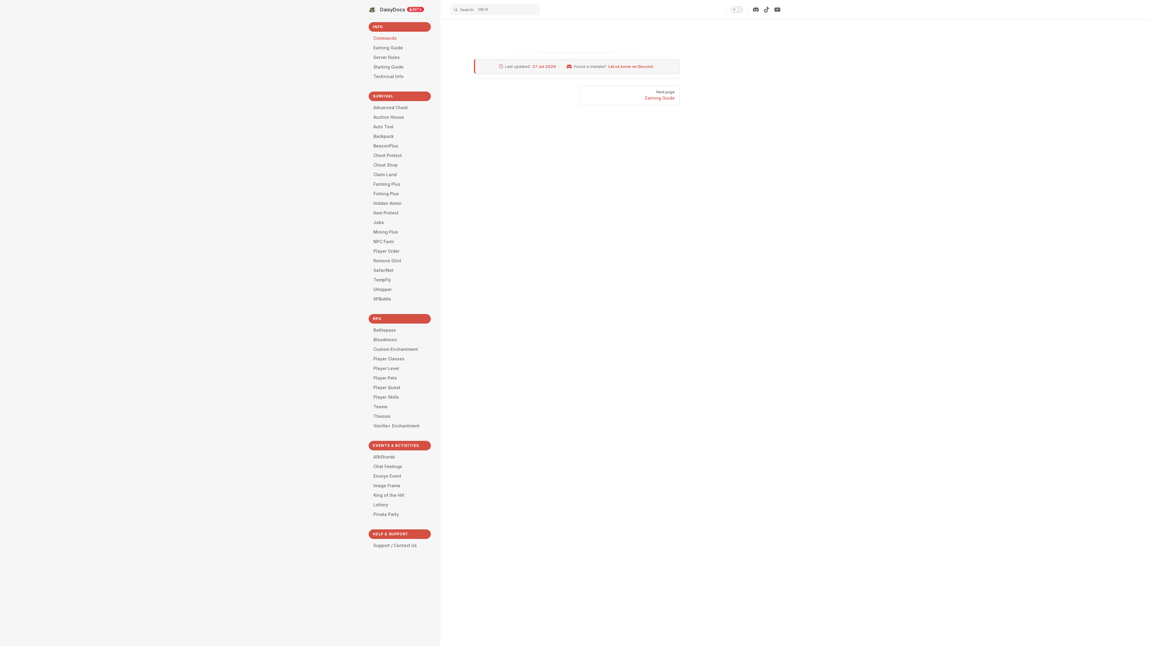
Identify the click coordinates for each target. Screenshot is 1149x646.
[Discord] (755, 9)
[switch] (737, 9)
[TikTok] (766, 9)
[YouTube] (777, 9)
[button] (400, 27)
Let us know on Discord (630, 66)
